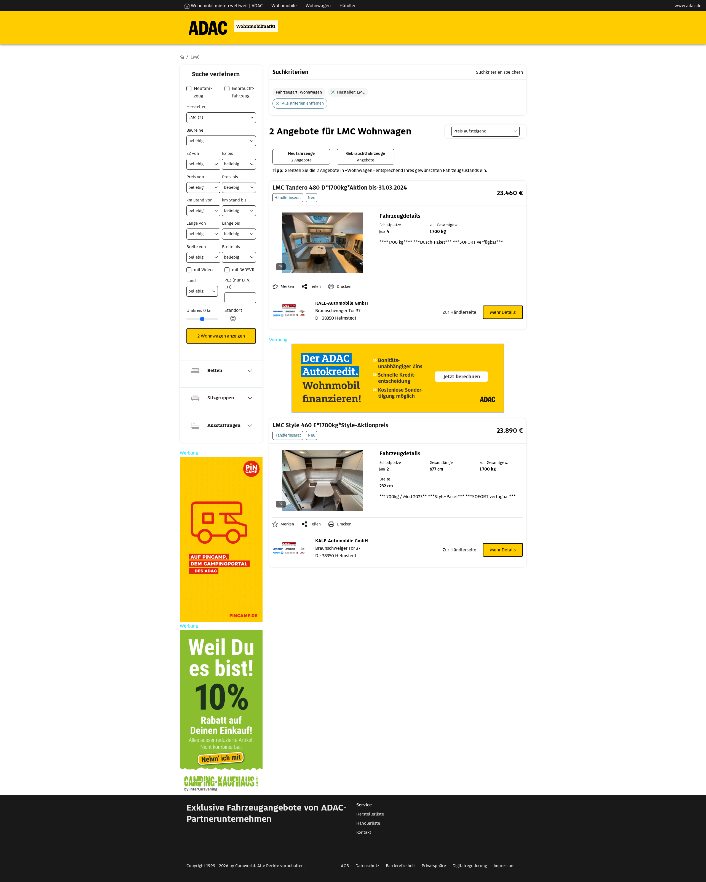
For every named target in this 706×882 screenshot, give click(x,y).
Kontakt (363, 832)
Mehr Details (503, 312)
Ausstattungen (223, 425)
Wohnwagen (318, 6)
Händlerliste (368, 823)
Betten (214, 370)
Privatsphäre (434, 865)
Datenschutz (367, 865)
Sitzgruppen (220, 398)
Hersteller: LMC (351, 92)
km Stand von (199, 200)
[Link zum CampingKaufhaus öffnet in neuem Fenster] (221, 712)
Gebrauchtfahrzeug (243, 92)
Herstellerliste (370, 814)
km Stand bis (234, 200)
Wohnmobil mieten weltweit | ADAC (226, 6)
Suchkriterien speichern (499, 72)
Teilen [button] (315, 286)
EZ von (192, 153)
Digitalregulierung (470, 865)
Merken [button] (287, 286)
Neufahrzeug (203, 92)
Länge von (196, 223)
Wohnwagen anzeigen (221, 336)
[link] (354, 188)
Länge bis (231, 223)
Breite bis (231, 246)
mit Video (203, 270)
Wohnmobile (284, 6)
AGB (345, 865)
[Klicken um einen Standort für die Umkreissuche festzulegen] (233, 321)
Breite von (196, 246)
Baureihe (194, 130)
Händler (347, 6)
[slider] (202, 319)
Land (191, 280)
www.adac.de (688, 6)
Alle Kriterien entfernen (303, 103)
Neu (311, 197)
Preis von (195, 177)
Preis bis (230, 177)
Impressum (504, 865)
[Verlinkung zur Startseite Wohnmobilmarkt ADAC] (203, 26)
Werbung (278, 340)
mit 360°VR (243, 270)
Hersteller (196, 107)
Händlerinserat (287, 197)
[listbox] (485, 131)
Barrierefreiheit (400, 865)
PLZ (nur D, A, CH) (237, 283)
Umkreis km (199, 310)
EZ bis (227, 153)
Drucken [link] (344, 286)
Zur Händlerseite (459, 312)
